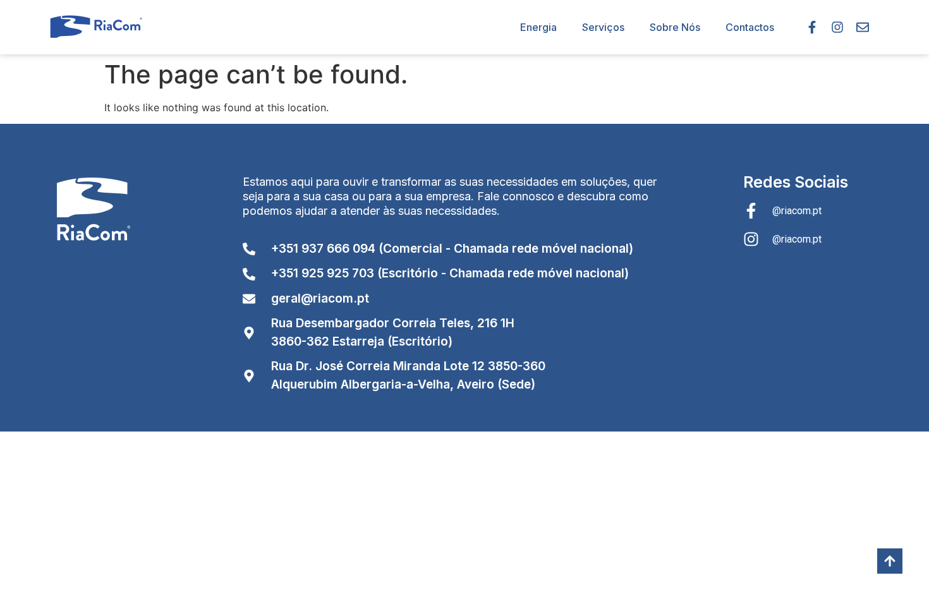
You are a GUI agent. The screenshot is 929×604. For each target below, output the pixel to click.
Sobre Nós (675, 27)
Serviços (603, 27)
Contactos (750, 27)
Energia (538, 27)
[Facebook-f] (812, 27)
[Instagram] (837, 27)
